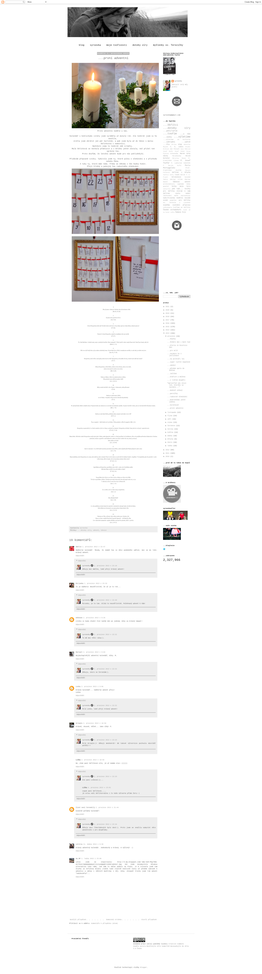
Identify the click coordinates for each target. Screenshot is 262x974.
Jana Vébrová (185, 149)
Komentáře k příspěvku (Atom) (104, 923)
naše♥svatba (169, 198)
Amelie (78, 547)
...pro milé (172, 351)
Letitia (79, 844)
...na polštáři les (175, 359)
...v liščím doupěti (176, 380)
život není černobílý (85, 808)
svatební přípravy (181, 205)
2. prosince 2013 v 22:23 (105, 777)
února (170, 442)
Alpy (180, 144)
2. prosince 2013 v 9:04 (94, 652)
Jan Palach (174, 149)
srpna (170, 422)
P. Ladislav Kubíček (180, 163)
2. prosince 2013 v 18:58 (92, 760)
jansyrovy (166, 189)
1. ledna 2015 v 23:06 (91, 859)
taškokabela (167, 207)
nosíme (187, 198)
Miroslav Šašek (179, 158)
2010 (168, 457)
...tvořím (170, 133)
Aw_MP (78, 859)
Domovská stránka (113, 920)
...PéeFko (171, 339)
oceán (165, 200)
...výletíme (182, 136)
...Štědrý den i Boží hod (178, 342)
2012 (168, 450)
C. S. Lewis (176, 147)
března (170, 439)
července (171, 426)
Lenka (78, 687)
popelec (173, 200)
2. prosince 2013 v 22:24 (105, 824)
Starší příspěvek (149, 920)
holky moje (177, 186)
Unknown (79, 618)
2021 (168, 307)
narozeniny (185, 195)
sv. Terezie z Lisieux (176, 202)
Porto (187, 165)
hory (188, 186)
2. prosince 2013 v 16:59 (94, 723)
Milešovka (176, 156)
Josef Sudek (180, 151)
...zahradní (169, 142)
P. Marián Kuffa (172, 165)
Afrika (174, 144)
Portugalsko (169, 168)
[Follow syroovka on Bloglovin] (164, 550)
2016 (168, 323)
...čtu (166, 144)
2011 (168, 453)
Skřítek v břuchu (181, 172)
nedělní (179, 198)
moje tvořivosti (116, 45)
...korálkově (173, 405)
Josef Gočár (168, 151)
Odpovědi (82, 561)
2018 (168, 317)
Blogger (143, 967)
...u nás (185, 134)
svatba (166, 205)
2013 (168, 333)
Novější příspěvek (78, 920)
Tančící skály (168, 175)
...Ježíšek (172, 374)
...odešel (171, 365)
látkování (167, 195)
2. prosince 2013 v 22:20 (105, 600)
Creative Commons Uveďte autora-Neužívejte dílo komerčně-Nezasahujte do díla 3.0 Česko (161, 946)
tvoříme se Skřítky (181, 207)
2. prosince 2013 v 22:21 (105, 635)
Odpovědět (80, 556)
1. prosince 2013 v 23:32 (95, 583)
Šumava (178, 212)
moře (176, 195)
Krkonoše (174, 153)
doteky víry (140, 45)
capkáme (180, 184)
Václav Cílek (176, 179)
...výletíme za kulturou (176, 139)
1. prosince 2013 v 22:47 (93, 547)
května (170, 432)
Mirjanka (79, 583)
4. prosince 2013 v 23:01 (99, 788)
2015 (168, 327)
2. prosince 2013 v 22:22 (105, 740)
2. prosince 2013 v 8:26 (94, 618)
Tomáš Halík (180, 175)
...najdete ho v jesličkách (174, 355)
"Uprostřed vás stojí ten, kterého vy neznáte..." (176, 385)
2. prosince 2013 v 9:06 (92, 687)
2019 (168, 313)
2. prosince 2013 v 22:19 (105, 566)
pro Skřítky (184, 200)
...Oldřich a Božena (176, 377)
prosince (171, 336)
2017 (168, 320)
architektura (169, 184)
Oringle (79, 723)
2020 (168, 310)
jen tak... (177, 189)
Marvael (79, 652)
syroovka (95, 45)
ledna (170, 446)
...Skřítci (170, 124)
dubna (170, 436)
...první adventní (175, 408)
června (170, 429)
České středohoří (172, 210)
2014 (168, 330)
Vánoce (104, 530)
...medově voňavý (174, 390)
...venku (167, 137)
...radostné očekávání (177, 397)
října (170, 416)
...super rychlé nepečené (178, 362)
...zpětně (186, 142)
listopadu (172, 412)
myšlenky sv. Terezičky (168, 45)
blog (81, 45)
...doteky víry (84, 530)
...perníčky (172, 394)
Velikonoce (176, 177)
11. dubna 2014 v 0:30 (93, 844)
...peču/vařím (170, 131)
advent (96, 530)
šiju (184, 212)
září (169, 419)
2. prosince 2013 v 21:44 (107, 808)
